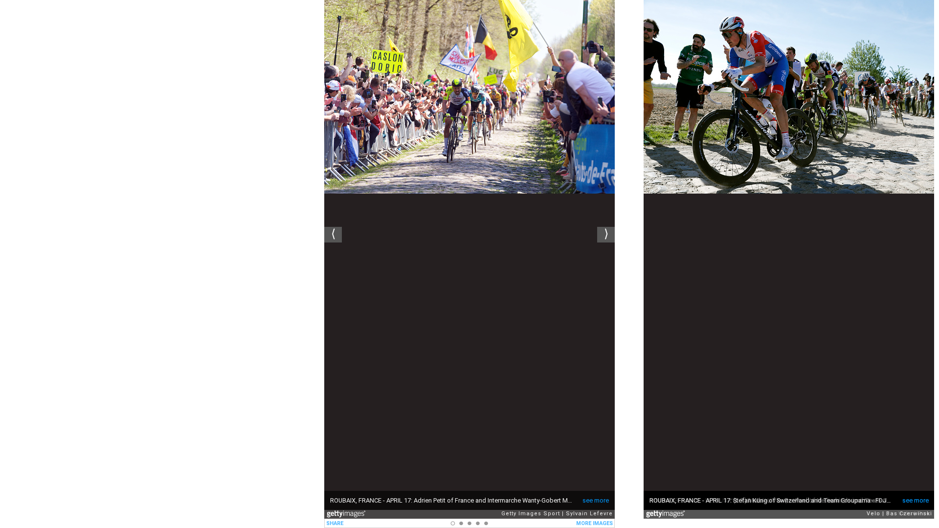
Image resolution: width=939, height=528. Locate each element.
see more (595, 500)
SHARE (334, 523)
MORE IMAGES (594, 523)
